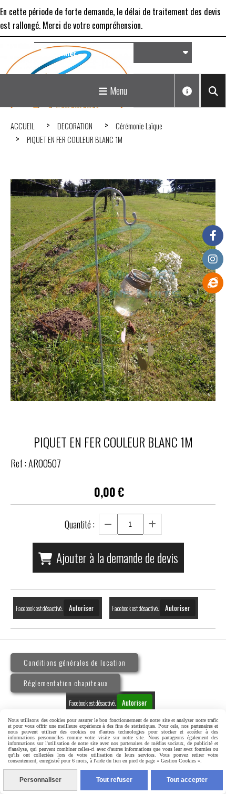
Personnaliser (40, 779)
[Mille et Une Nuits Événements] (212, 282)
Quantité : (80, 524)
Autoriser (81, 608)
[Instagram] (212, 259)
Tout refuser (114, 779)
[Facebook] (212, 235)
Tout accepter (187, 779)
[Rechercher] (213, 90)
